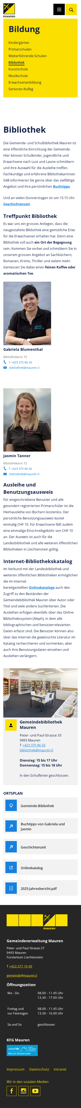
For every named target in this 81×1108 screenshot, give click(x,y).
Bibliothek (17, 62)
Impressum (16, 1069)
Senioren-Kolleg (21, 89)
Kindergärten (19, 42)
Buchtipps (61, 186)
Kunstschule (18, 69)
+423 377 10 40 (20, 966)
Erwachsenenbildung (25, 82)
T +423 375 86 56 (20, 362)
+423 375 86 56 (33, 745)
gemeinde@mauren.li (22, 975)
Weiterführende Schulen (28, 56)
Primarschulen (20, 49)
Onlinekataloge (42, 587)
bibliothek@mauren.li (24, 368)
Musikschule (18, 75)
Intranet (60, 1069)
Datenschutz (39, 1069)
